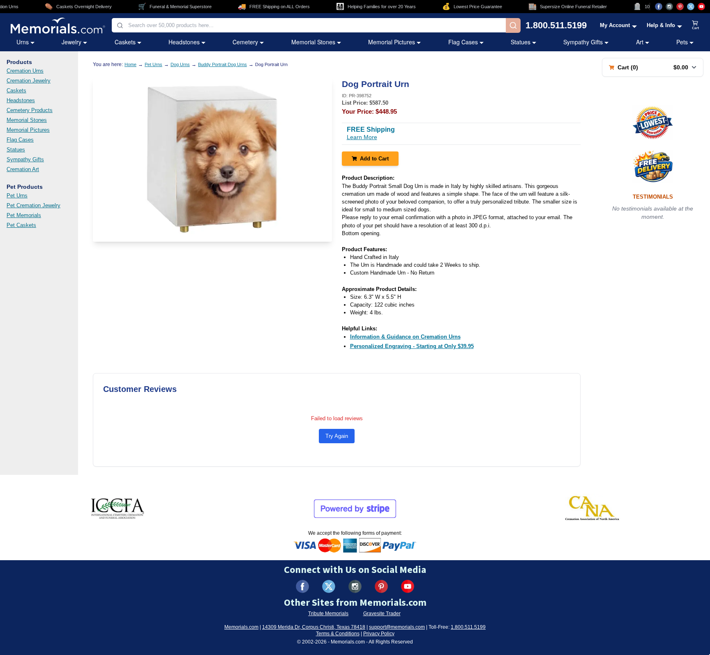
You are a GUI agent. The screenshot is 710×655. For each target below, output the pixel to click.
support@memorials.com (397, 627)
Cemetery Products (30, 110)
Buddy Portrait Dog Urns (222, 64)
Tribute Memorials (328, 613)
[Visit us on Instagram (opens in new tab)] (669, 6)
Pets (682, 42)
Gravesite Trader (382, 613)
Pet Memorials (24, 215)
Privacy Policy (378, 634)
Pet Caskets (21, 225)
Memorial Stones (313, 42)
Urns (22, 42)
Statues (520, 42)
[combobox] (309, 25)
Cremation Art (23, 169)
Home (130, 64)
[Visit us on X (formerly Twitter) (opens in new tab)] (328, 586)
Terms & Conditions (338, 634)
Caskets (125, 42)
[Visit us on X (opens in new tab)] (690, 6)
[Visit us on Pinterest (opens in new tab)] (680, 6)
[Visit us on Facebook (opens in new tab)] (658, 6)
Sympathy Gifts (583, 42)
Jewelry (71, 42)
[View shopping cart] (695, 25)
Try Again (336, 436)
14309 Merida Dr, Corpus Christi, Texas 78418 (313, 627)
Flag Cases (463, 42)
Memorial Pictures (391, 42)
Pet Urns (17, 195)
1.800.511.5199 (556, 25)
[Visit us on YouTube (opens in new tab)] (701, 6)
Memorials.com (241, 627)
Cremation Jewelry (29, 81)
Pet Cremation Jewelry (33, 205)
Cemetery (245, 42)
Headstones (184, 42)
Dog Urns (180, 64)
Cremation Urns (25, 71)
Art (639, 42)
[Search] (513, 25)
